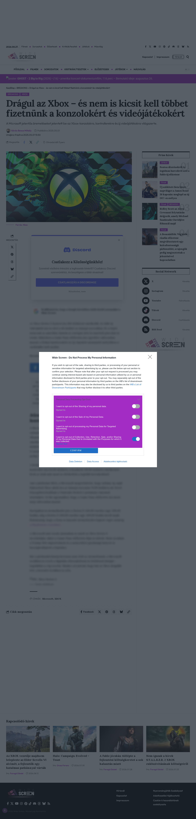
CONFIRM (76, 450)
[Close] (151, 358)
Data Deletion (75, 461)
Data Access (93, 461)
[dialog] (98, 409)
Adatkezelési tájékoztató (115, 461)
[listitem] (98, 399)
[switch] (136, 406)
